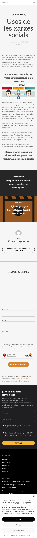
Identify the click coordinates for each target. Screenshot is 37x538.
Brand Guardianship (9, 488)
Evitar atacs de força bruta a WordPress (16, 481)
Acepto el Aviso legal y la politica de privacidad (17, 426)
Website (5, 331)
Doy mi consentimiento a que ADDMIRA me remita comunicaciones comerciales (19, 434)
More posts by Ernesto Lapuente (18, 249)
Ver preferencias (18, 530)
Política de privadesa (24, 535)
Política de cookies (11, 535)
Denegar (18, 525)
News (4, 469)
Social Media (19, 14)
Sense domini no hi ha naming (12, 491)
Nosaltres (5, 459)
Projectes (5, 465)
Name (5, 309)
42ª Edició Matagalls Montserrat (13, 485)
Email (4, 320)
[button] (34, 496)
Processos (6, 462)
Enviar (18, 443)
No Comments (18, 44)
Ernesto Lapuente (15, 42)
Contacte (5, 472)
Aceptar (18, 519)
